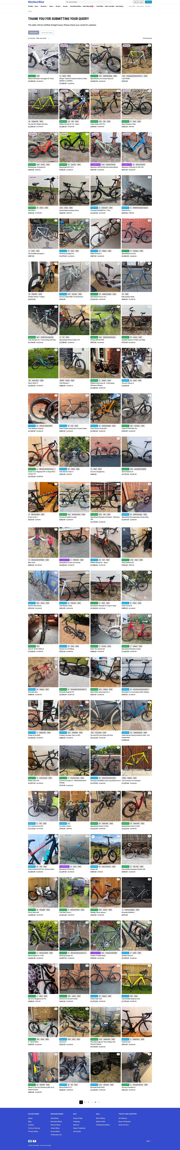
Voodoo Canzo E (127, 955)
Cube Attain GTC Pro (97, 124)
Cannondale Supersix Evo (131, 999)
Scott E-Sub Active (34, 606)
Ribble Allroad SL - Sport (99, 562)
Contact (31, 1125)
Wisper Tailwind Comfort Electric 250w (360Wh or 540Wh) (73, 80)
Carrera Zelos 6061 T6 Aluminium (71, 297)
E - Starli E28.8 (33, 1042)
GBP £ (148, 1141)
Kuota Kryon (126, 1042)
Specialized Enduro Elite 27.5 (69, 340)
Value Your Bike (109, 6)
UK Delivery (123, 1118)
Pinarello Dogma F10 (66, 692)
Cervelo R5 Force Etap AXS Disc (101, 735)
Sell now (148, 2)
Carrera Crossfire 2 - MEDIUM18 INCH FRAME (72, 782)
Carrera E (62, 1042)
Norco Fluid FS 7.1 (65, 1087)
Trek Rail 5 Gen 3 (65, 912)
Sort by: (32, 38)
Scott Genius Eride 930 (98, 428)
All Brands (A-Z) (56, 1135)
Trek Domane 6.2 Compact (131, 780)
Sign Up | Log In (138, 2)
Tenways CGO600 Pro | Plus (100, 210)
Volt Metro (32, 210)
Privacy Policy (33, 1131)
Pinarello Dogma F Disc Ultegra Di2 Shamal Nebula (102, 1043)
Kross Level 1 (33, 517)
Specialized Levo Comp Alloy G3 (101, 78)
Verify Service (124, 1125)
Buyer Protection (79, 1128)
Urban (51, 6)
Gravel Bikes (55, 1131)
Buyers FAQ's (77, 1118)
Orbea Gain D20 (96, 999)
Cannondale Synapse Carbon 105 (133, 869)
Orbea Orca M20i (34, 735)
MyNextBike (36, 1145)
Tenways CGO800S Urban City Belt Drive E (105, 780)
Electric (58, 6)
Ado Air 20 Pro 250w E (36, 649)
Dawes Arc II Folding (66, 649)
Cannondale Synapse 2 (36, 253)
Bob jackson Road (128, 297)
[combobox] (88, 1)
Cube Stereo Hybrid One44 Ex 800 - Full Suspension (136, 736)
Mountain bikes (47, 33)
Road (36, 6)
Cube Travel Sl (127, 606)
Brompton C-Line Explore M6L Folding (135, 692)
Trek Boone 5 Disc (65, 606)
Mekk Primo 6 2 (95, 253)
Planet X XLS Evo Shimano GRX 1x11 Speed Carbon (41, 1088)
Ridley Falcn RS (33, 780)
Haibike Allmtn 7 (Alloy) (36, 297)
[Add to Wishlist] (56, 45)
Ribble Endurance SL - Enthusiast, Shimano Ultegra (102, 384)
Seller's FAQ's (100, 1121)
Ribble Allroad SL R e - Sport (69, 124)
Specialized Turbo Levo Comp (69, 562)
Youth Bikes (99, 6)
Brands (65, 6)
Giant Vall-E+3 (33, 383)
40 (95, 1102)
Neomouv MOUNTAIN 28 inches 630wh (104, 167)
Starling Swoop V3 (65, 955)
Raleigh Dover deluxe (98, 912)
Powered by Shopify (45, 1145)
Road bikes (34, 33)
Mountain (44, 6)
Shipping (76, 1121)
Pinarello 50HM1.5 (128, 912)
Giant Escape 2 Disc (129, 124)
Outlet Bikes (88, 6)
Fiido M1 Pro (126, 210)
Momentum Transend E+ (37, 167)
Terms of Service (34, 1128)
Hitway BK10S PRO (97, 340)
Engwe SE (94, 869)
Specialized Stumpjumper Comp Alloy (135, 517)
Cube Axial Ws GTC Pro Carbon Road (41, 869)
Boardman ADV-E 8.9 (66, 869)
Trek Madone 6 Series (36, 428)
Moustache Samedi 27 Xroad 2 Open (103, 606)
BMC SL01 (31, 562)
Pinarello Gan (33, 692)
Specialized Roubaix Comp (131, 649)
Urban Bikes (55, 1128)
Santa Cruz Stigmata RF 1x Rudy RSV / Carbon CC (42, 473)
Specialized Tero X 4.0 (98, 297)
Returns (76, 1125)
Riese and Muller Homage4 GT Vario (41, 78)
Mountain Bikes (56, 1121)
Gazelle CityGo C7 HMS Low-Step (133, 340)
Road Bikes (55, 1118)
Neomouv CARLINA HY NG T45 (132, 167)
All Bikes (30, 6)
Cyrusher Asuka (65, 826)
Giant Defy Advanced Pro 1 (100, 692)
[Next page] (99, 1102)
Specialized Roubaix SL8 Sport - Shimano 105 (105, 518)
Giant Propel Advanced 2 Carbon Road (73, 428)
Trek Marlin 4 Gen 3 (66, 472)
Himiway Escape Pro (66, 253)
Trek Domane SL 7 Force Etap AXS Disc (42, 340)
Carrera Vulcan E (128, 383)
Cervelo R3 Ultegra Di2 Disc (38, 124)
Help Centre (140, 6)
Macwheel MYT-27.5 (66, 167)
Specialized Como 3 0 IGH (99, 826)
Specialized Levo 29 (129, 253)
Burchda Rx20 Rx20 (97, 1087)
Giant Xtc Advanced (97, 649)
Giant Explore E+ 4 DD (36, 955)
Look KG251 (126, 78)
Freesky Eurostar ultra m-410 (69, 735)
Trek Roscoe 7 (64, 383)
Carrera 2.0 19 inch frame (68, 999)
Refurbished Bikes (75, 6)
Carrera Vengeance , (97, 472)
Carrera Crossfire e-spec (68, 517)
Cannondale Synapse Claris (69, 210)
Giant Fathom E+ (128, 472)
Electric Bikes (55, 1125)
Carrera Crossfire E (128, 1087)
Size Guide (132, 6)
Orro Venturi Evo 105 (35, 826)
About (30, 11)
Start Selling (119, 6)
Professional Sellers (103, 1125)
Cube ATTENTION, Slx (129, 428)
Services (148, 6)
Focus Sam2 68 (33, 912)
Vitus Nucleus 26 (128, 562)
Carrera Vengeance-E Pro (37, 999)
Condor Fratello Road (97, 955)
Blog (29, 1121)
